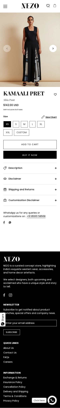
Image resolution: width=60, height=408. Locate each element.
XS (7, 124)
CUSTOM (21, 132)
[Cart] (54, 5)
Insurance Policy (12, 382)
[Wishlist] (48, 5)
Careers (7, 362)
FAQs (6, 357)
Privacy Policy (11, 400)
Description (15, 167)
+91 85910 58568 (36, 216)
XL (41, 124)
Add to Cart (30, 144)
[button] (7, 48)
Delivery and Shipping (15, 391)
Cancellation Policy (14, 386)
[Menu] (5, 6)
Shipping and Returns (21, 189)
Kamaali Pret (23, 93)
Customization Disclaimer (24, 200)
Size (5, 116)
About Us (8, 348)
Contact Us (9, 352)
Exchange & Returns (15, 377)
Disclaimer (14, 178)
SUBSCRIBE (11, 332)
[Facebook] (4, 295)
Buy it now (30, 155)
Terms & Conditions (14, 396)
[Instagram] (10, 295)
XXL (8, 132)
